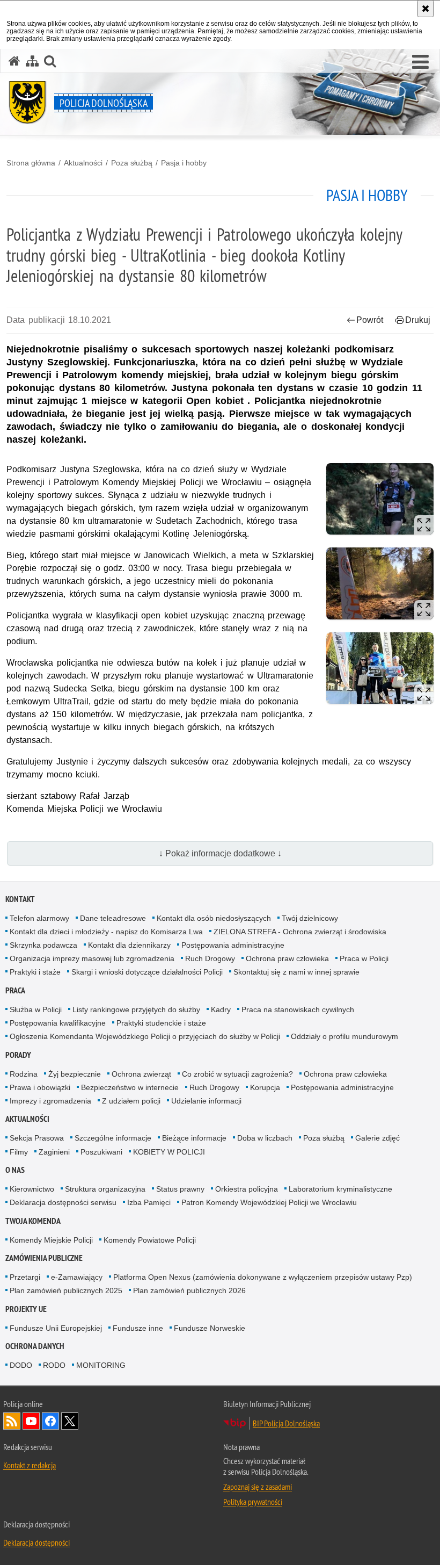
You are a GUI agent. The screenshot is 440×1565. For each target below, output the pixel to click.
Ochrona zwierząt (141, 1074)
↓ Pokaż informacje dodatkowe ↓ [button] (220, 853)
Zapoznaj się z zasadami (257, 1486)
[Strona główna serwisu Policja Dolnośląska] (14, 61)
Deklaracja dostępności (36, 1542)
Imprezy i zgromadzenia (50, 1101)
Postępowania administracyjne (232, 945)
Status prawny (180, 1189)
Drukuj (417, 319)
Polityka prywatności (252, 1501)
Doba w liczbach (264, 1138)
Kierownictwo (32, 1189)
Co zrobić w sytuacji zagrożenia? (237, 1074)
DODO (21, 1365)
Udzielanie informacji (206, 1101)
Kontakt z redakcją (29, 1465)
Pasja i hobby (184, 162)
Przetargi (25, 1277)
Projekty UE (26, 1309)
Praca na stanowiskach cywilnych (297, 1009)
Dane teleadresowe (113, 918)
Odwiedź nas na (31, 1421)
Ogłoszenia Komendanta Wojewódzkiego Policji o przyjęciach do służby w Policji (145, 1036)
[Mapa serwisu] (32, 61)
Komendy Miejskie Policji (51, 1240)
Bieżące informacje (194, 1138)
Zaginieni (54, 1152)
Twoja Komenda (33, 1221)
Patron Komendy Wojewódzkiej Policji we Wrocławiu (269, 1202)
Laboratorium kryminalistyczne (340, 1189)
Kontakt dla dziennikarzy (129, 945)
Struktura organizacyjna (105, 1189)
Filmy (19, 1152)
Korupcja (265, 1087)
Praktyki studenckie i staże (161, 1023)
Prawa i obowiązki (40, 1087)
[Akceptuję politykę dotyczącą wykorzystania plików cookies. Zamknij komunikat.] (425, 8)
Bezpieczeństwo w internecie (130, 1087)
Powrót (369, 319)
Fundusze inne (138, 1328)
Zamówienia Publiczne (44, 1258)
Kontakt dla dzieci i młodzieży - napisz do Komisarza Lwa (106, 931)
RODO (54, 1365)
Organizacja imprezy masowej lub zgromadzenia (92, 958)
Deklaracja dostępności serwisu (63, 1202)
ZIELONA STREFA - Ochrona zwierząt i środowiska (300, 931)
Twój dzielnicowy (310, 918)
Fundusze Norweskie (209, 1328)
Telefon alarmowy (39, 918)
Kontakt (20, 899)
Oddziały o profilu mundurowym (344, 1036)
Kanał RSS (11, 1421)
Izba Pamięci (149, 1202)
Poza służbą (131, 162)
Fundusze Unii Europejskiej (56, 1328)
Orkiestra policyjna (246, 1189)
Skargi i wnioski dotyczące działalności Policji (147, 972)
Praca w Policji (364, 958)
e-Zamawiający (76, 1277)
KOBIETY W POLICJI (169, 1152)
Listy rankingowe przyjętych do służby (136, 1009)
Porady (18, 1055)
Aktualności (83, 162)
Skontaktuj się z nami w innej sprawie (296, 972)
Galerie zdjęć (377, 1138)
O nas (15, 1169)
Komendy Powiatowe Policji (150, 1240)
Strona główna (30, 162)
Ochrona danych (34, 1346)
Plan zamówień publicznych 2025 (66, 1290)
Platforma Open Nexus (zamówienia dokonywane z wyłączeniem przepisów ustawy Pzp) (262, 1277)
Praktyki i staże (35, 972)
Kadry (221, 1009)
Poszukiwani (101, 1152)
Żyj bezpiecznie (74, 1074)
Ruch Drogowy (210, 958)
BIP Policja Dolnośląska (286, 1423)
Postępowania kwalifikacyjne (58, 1023)
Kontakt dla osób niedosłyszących (214, 918)
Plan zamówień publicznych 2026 (189, 1290)
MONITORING (101, 1365)
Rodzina (24, 1074)
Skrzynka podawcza (43, 945)
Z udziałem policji (131, 1101)
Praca (15, 990)
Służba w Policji (36, 1009)
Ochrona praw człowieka (287, 958)
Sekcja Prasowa (37, 1138)
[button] (50, 61)
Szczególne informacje (113, 1138)
